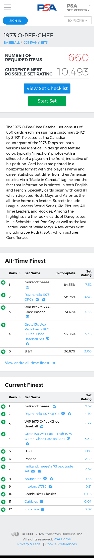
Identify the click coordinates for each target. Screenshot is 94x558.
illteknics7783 (36, 486)
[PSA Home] (47, 7)
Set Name (32, 273)
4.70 (88, 297)
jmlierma (32, 509)
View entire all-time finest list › (31, 363)
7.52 (88, 285)
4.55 (88, 312)
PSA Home (62, 539)
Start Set (47, 101)
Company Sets (36, 42)
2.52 (88, 469)
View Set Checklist (47, 88)
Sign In (15, 21)
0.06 (87, 494)
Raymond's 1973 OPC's (42, 414)
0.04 (87, 501)
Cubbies (31, 501)
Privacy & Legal (29, 544)
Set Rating (86, 273)
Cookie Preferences (61, 544)
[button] (79, 7)
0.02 (87, 509)
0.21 (88, 486)
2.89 (88, 459)
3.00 (87, 351)
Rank (13, 273)
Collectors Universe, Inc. (64, 534)
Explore (77, 20)
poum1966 (33, 479)
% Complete (65, 273)
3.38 (88, 334)
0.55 (87, 479)
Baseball (12, 42)
